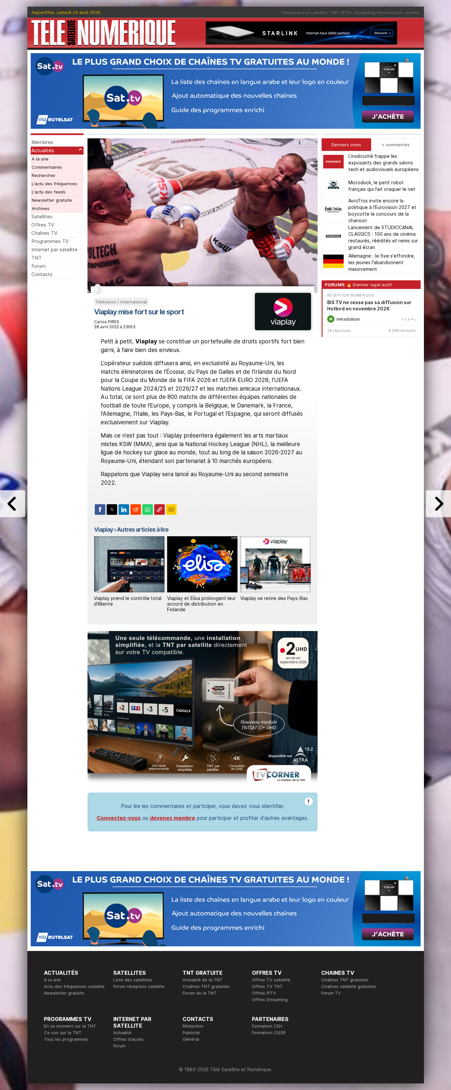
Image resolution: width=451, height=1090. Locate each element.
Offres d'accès (128, 1039)
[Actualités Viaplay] (283, 328)
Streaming (364, 12)
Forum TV (331, 993)
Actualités (42, 150)
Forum (38, 266)
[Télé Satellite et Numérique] (103, 33)
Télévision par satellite (304, 12)
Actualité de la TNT (203, 979)
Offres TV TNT (267, 986)
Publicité (191, 1032)
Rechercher (43, 175)
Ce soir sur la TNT (63, 1032)
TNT (334, 12)
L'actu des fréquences (54, 183)
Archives (41, 208)
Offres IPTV (264, 993)
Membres (42, 142)
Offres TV (42, 225)
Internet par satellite (398, 12)
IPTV (346, 12)
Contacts (41, 274)
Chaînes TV (44, 233)
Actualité (122, 1032)
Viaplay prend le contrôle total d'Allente (274, 601)
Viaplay (103, 529)
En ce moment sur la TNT (70, 1026)
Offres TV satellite (271, 979)
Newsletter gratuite (52, 200)
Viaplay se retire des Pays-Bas (200, 598)
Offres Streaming (270, 999)
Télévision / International (121, 301)
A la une (40, 158)
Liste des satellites (132, 979)
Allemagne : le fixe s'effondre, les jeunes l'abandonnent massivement (381, 262)
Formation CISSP (269, 1032)
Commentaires (47, 167)
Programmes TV (50, 241)
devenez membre (172, 818)
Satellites (41, 216)
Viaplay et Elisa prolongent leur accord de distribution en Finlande (128, 603)
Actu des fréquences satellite (74, 986)
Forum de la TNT (200, 993)
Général (191, 1039)
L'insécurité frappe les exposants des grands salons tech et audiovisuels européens (383, 162)
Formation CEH (267, 1026)
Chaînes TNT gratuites (206, 986)
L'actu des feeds (49, 191)
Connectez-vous (119, 818)
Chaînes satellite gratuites (348, 986)
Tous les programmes (66, 1039)
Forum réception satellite (138, 986)
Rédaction (193, 1026)
